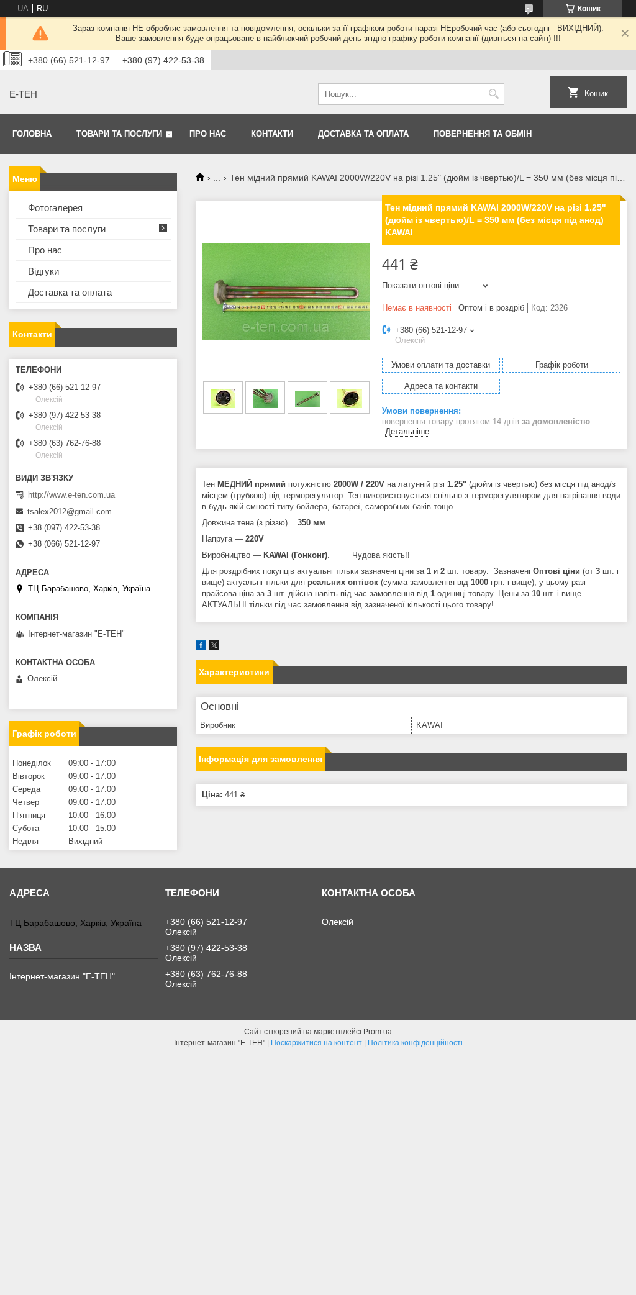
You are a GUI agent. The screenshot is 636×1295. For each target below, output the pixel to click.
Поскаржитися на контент (316, 1042)
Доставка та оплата (363, 134)
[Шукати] (493, 94)
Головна (32, 134)
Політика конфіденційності (415, 1042)
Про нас (207, 134)
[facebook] (201, 647)
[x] (214, 647)
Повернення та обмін (483, 134)
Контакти (272, 134)
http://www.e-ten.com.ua (71, 494)
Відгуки (43, 271)
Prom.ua (377, 1031)
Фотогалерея (55, 207)
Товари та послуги (119, 134)
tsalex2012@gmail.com (69, 511)
